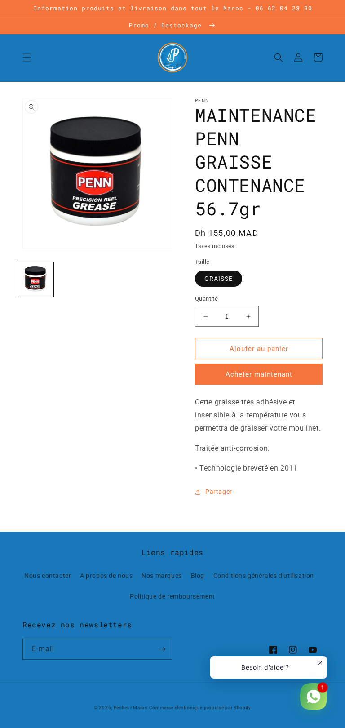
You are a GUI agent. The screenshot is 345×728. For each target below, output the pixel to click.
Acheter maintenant (259, 374)
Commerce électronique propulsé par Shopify (200, 707)
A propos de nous (106, 575)
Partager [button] (218, 491)
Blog (197, 575)
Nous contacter (47, 575)
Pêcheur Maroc (130, 707)
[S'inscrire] (162, 649)
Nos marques (162, 575)
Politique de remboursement (172, 596)
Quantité (206, 298)
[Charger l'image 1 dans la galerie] (35, 279)
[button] (27, 57)
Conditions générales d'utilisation (263, 575)
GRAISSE (218, 278)
